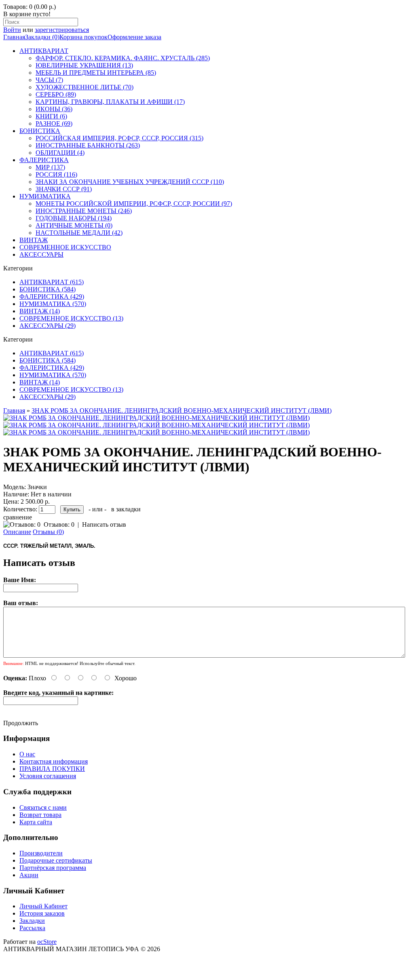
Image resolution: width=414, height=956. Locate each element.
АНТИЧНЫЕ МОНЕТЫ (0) (74, 225)
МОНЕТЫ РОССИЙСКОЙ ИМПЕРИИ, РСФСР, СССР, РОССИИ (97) (134, 203)
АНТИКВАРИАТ (43, 50)
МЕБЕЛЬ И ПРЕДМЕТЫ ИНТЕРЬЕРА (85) (96, 72)
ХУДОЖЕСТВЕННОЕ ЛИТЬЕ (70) (84, 87)
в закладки (126, 509)
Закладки (32, 920)
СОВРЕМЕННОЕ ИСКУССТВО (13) (71, 318)
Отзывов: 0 (59, 524)
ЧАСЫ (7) (49, 79)
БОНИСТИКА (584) (47, 289)
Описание (17, 531)
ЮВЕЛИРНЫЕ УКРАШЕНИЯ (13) (84, 65)
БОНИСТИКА (39, 130)
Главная (14, 37)
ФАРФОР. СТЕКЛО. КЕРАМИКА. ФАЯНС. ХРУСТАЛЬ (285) (123, 58)
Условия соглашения (47, 775)
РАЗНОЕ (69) (54, 123)
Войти (12, 29)
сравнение (17, 517)
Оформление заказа (134, 37)
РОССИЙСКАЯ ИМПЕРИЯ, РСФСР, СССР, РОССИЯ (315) (119, 138)
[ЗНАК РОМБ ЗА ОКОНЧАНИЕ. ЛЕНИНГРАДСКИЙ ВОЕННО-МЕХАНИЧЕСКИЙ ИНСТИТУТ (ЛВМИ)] (156, 417)
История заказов (42, 913)
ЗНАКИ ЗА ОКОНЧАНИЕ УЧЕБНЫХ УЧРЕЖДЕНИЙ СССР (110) (130, 181)
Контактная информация (53, 761)
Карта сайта (35, 822)
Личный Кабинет (43, 906)
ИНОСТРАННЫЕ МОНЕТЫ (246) (84, 210)
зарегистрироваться (62, 29)
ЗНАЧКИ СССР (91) (64, 189)
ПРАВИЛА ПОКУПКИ (52, 768)
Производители (41, 853)
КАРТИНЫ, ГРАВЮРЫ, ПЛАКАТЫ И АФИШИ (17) (110, 101)
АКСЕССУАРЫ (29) (47, 325)
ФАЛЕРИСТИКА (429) (51, 296)
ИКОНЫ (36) (54, 109)
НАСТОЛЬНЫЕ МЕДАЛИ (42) (79, 232)
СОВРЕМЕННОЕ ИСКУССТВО (65, 247)
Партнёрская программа (52, 867)
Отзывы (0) (48, 531)
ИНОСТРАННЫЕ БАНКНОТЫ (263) (88, 145)
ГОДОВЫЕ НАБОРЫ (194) (74, 218)
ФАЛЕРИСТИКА (44, 159)
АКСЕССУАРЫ (41, 254)
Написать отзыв (104, 524)
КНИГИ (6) (51, 116)
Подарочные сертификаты (55, 860)
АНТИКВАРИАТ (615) (51, 282)
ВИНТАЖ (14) (39, 311)
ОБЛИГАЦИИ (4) (60, 152)
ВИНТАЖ (33, 239)
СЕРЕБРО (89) (56, 94)
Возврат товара (40, 814)
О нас (27, 754)
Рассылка (32, 927)
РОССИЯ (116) (56, 174)
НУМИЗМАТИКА (45, 196)
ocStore (47, 941)
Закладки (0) (42, 37)
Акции (28, 875)
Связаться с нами (43, 807)
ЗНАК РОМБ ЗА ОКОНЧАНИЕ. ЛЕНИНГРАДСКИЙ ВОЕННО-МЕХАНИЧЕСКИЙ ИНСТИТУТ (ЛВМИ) (182, 410)
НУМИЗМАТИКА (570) (52, 303)
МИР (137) (50, 167)
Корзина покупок (83, 37)
